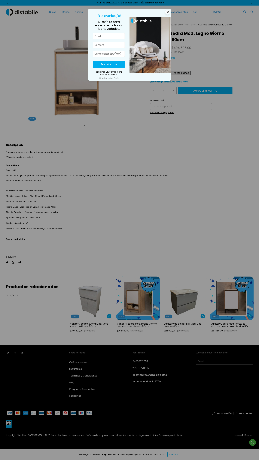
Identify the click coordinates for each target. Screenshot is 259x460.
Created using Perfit (109, 78)
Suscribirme (109, 64)
